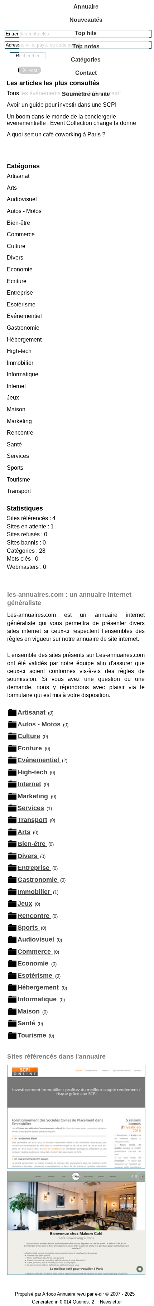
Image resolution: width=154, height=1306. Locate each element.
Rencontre (20, 433)
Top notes (86, 46)
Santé (14, 444)
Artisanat (18, 176)
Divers (15, 258)
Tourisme (18, 480)
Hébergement (24, 340)
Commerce (21, 234)
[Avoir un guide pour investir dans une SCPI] (76, 1167)
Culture (16, 246)
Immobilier (20, 363)
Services (18, 456)
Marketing (19, 421)
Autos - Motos (24, 211)
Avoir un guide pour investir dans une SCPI (61, 105)
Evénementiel (24, 316)
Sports (15, 468)
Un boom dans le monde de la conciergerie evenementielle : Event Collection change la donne (71, 119)
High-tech (19, 351)
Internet (16, 386)
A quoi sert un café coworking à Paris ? (56, 134)
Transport (19, 491)
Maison (16, 409)
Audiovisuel (22, 199)
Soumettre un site (86, 94)
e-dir (99, 1294)
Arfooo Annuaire (58, 1294)
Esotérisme (21, 304)
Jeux (13, 398)
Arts (12, 188)
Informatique (22, 374)
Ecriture (17, 281)
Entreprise (20, 293)
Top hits (86, 33)
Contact (86, 73)
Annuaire (85, 7)
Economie (20, 269)
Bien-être (18, 223)
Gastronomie (23, 328)
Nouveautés (85, 20)
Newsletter (111, 1302)
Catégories (86, 60)
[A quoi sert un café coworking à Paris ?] (76, 1273)
